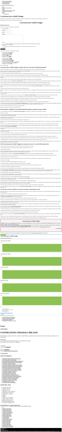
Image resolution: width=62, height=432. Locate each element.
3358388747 (8, 347)
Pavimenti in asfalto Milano (6, 420)
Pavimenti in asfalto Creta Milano (9, 379)
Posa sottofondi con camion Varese (7, 426)
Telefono (3, 30)
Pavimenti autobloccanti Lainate (9, 373)
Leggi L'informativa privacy (5, 405)
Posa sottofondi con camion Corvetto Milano (9, 320)
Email (3, 32)
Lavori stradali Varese (5, 418)
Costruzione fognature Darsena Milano (10, 377)
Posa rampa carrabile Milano (6, 424)
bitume (29, 223)
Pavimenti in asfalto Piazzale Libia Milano (11, 367)
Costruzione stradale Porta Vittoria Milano (8, 317)
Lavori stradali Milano (5, 417)
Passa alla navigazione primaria (7, 1)
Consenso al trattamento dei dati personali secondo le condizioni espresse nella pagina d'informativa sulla (22, 43)
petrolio (18, 225)
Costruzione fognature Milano (6, 410)
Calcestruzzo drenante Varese (6, 409)
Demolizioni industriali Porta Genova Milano (12, 362)
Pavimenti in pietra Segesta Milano (9, 378)
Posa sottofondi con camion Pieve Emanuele (11, 369)
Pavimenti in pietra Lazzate (8, 381)
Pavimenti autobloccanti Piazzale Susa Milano (12, 366)
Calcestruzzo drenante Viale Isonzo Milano (11, 368)
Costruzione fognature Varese (6, 411)
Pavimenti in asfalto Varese (6, 421)
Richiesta (4, 34)
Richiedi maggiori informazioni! (11, 350)
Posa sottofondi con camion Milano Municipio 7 (12, 361)
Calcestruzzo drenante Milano (6, 408)
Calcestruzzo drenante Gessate (9, 372)
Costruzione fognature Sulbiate (9, 382)
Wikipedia (59, 228)
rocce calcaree (50, 223)
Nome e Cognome (5, 28)
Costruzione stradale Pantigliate (7, 319)
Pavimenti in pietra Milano (6, 422)
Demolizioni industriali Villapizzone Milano (11, 376)
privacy (39, 43)
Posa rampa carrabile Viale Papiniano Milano (12, 364)
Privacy (3, 42)
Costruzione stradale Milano (6, 413)
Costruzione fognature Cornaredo (9, 371)
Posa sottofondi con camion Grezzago (10, 374)
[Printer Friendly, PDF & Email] (3, 234)
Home (3, 407)
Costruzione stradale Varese (6, 414)
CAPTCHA (4, 47)
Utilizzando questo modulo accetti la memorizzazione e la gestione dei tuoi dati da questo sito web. (20, 46)
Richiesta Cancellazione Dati (15, 405)
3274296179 (6, 349)
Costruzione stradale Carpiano (8, 363)
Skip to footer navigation (6, 3)
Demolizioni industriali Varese (7, 416)
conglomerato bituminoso (43, 226)
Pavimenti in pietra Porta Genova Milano (8, 318)
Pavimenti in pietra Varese (6, 423)
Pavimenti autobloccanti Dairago (9, 359)
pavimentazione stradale (23, 226)
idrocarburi (13, 223)
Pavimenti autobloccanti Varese (7, 419)
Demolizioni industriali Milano (7, 415)
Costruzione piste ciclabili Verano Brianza (11, 358)
